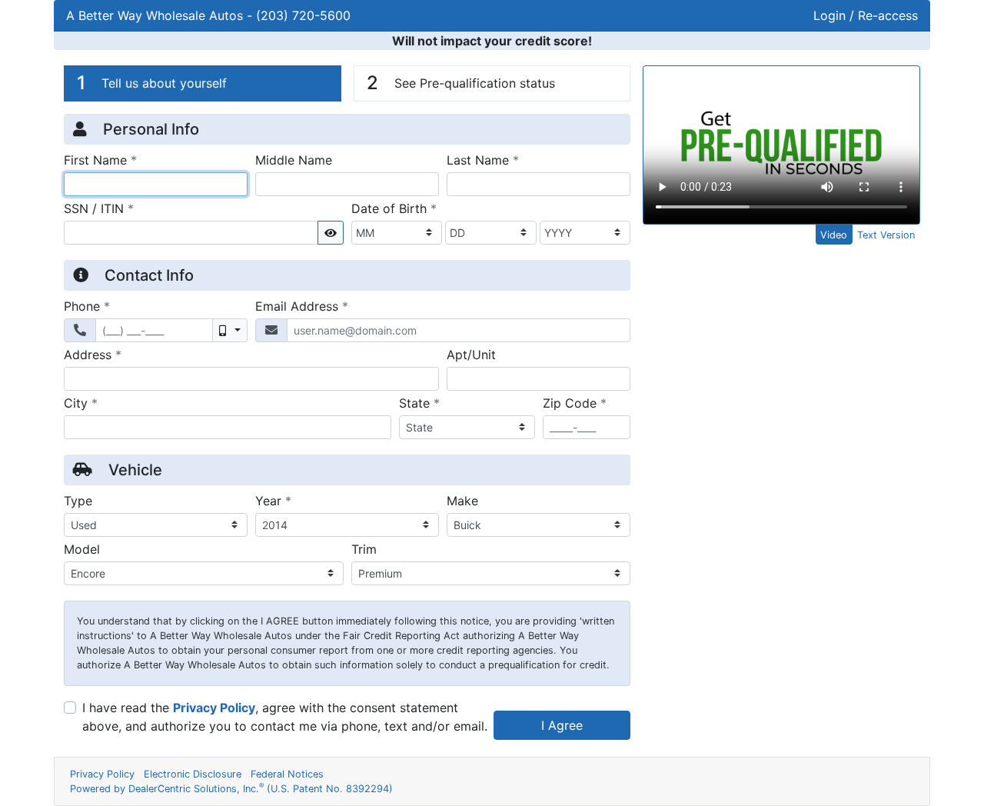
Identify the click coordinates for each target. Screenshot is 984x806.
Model (82, 549)
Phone (87, 306)
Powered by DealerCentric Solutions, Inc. (231, 788)
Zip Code (575, 403)
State (419, 403)
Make (462, 500)
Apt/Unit (471, 354)
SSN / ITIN (99, 208)
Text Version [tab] (886, 235)
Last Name (483, 160)
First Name (100, 160)
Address (92, 354)
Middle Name (293, 160)
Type (78, 500)
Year (273, 500)
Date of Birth (394, 208)
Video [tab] (833, 235)
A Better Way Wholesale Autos (156, 15)
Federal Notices (287, 774)
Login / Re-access (865, 15)
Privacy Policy (214, 707)
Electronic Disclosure (192, 774)
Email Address (301, 306)
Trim (364, 549)
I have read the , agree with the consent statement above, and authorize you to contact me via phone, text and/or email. (284, 717)
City (81, 403)
